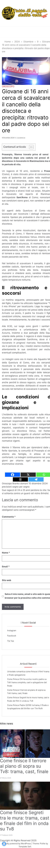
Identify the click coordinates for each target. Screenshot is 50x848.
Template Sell (25, 846)
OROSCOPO (8, 86)
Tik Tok (10, 641)
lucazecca (21, 138)
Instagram (11, 630)
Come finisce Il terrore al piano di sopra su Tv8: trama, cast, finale (24, 766)
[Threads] (20, 479)
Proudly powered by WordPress (16, 843)
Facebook (11, 635)
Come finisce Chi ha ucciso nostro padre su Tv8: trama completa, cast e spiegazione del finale (27, 682)
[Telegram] (36, 479)
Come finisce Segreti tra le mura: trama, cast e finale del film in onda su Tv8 (24, 820)
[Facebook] (12, 475)
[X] (28, 475)
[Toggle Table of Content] (30, 147)
